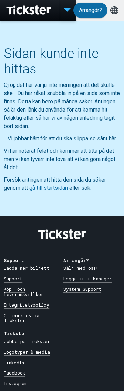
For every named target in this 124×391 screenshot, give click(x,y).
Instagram (16, 383)
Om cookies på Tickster (21, 318)
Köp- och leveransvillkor (23, 291)
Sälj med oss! (80, 268)
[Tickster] (29, 10)
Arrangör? (90, 10)
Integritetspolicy (26, 305)
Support (13, 278)
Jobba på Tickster (27, 341)
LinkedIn (14, 362)
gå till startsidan (48, 188)
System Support (82, 289)
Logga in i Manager (87, 278)
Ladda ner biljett (26, 268)
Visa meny (67, 10)
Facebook (14, 373)
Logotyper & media (27, 352)
